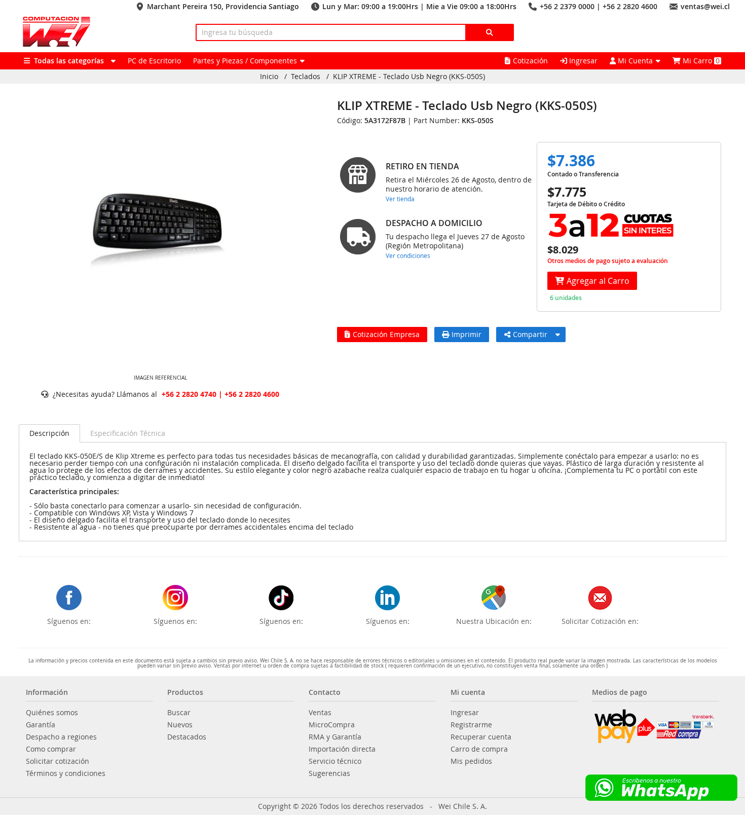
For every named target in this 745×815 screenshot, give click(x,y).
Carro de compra (479, 749)
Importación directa (342, 749)
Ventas (320, 712)
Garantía (40, 724)
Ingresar (582, 60)
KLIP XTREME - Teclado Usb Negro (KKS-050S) (409, 76)
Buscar (179, 712)
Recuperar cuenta (481, 736)
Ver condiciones (408, 255)
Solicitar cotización (57, 761)
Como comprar (51, 749)
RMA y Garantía (335, 736)
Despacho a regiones (61, 736)
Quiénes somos (52, 712)
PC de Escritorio (154, 60)
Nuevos (180, 724)
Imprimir (466, 334)
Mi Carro (700, 60)
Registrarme (471, 724)
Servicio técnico (335, 761)
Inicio (269, 76)
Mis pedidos (471, 761)
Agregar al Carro (598, 280)
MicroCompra (332, 724)
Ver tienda (400, 199)
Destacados (186, 736)
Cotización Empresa (386, 334)
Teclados (305, 76)
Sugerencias (329, 773)
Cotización (530, 60)
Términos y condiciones (65, 773)
